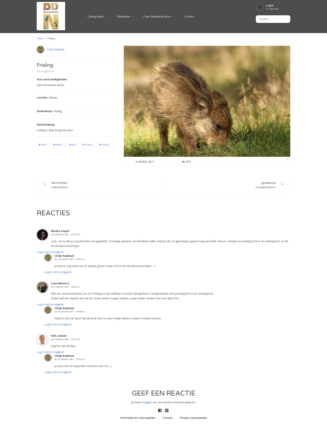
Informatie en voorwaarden (138, 418)
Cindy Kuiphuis (56, 49)
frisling (105, 144)
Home (40, 38)
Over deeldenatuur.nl (157, 16)
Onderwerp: (45, 111)
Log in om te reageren (50, 252)
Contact (189, 16)
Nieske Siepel (60, 231)
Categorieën (96, 16)
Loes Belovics (60, 283)
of (272, 8)
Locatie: (42, 97)
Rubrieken (123, 16)
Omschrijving (46, 124)
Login (270, 5)
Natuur (59, 144)
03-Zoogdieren (45, 71)
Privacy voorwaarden (193, 418)
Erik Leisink (58, 335)
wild (74, 144)
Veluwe (89, 144)
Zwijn (44, 144)
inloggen (147, 402)
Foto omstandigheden (52, 79)
